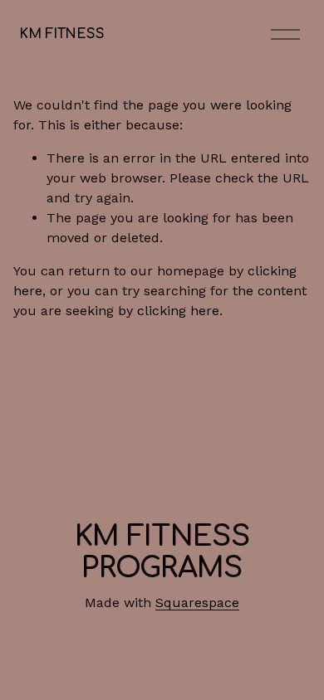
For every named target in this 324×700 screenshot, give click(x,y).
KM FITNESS (61, 34)
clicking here (178, 310)
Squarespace (197, 602)
